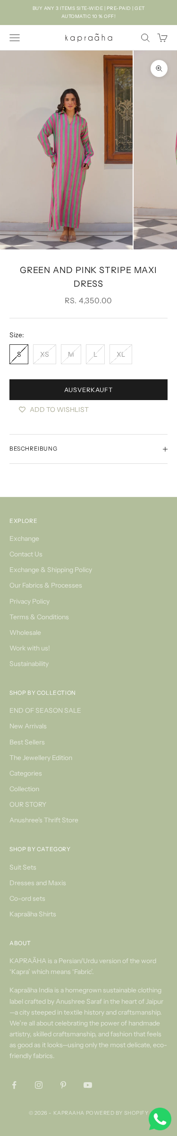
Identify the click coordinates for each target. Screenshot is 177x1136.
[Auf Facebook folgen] (14, 1085)
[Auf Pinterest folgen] (63, 1085)
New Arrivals (28, 726)
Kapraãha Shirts (32, 914)
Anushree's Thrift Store (43, 820)
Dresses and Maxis (37, 883)
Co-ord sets (27, 898)
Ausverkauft (88, 389)
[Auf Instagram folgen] (38, 1085)
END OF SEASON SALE (45, 710)
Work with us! (29, 648)
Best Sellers (27, 742)
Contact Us (25, 554)
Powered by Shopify (117, 1113)
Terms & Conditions (39, 617)
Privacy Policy (29, 601)
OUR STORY (27, 804)
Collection (24, 789)
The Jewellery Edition (40, 757)
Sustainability (29, 663)
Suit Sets (22, 867)
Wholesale (25, 632)
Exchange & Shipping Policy (50, 569)
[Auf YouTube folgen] (88, 1085)
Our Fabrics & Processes (45, 585)
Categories (25, 773)
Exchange (24, 538)
